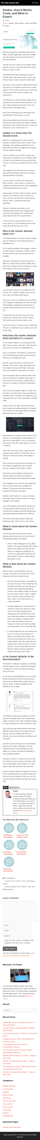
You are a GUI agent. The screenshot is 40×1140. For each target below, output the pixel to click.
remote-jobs (7, 1110)
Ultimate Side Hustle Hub (11, 1127)
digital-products (8, 1095)
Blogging (6, 1092)
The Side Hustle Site (10, 3)
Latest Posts (15, 787)
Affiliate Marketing (9, 1086)
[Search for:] (20, 1010)
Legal (5, 1135)
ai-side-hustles (8, 1089)
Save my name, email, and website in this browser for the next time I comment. (19, 941)
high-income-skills (9, 1101)
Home (5, 23)
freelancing (6, 1098)
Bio (6, 787)
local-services (8, 1104)
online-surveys (8, 1107)
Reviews (6, 1113)
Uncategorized (10, 878)
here (26, 128)
